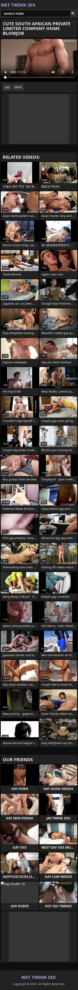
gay (7, 87)
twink (18, 87)
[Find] (73, 13)
